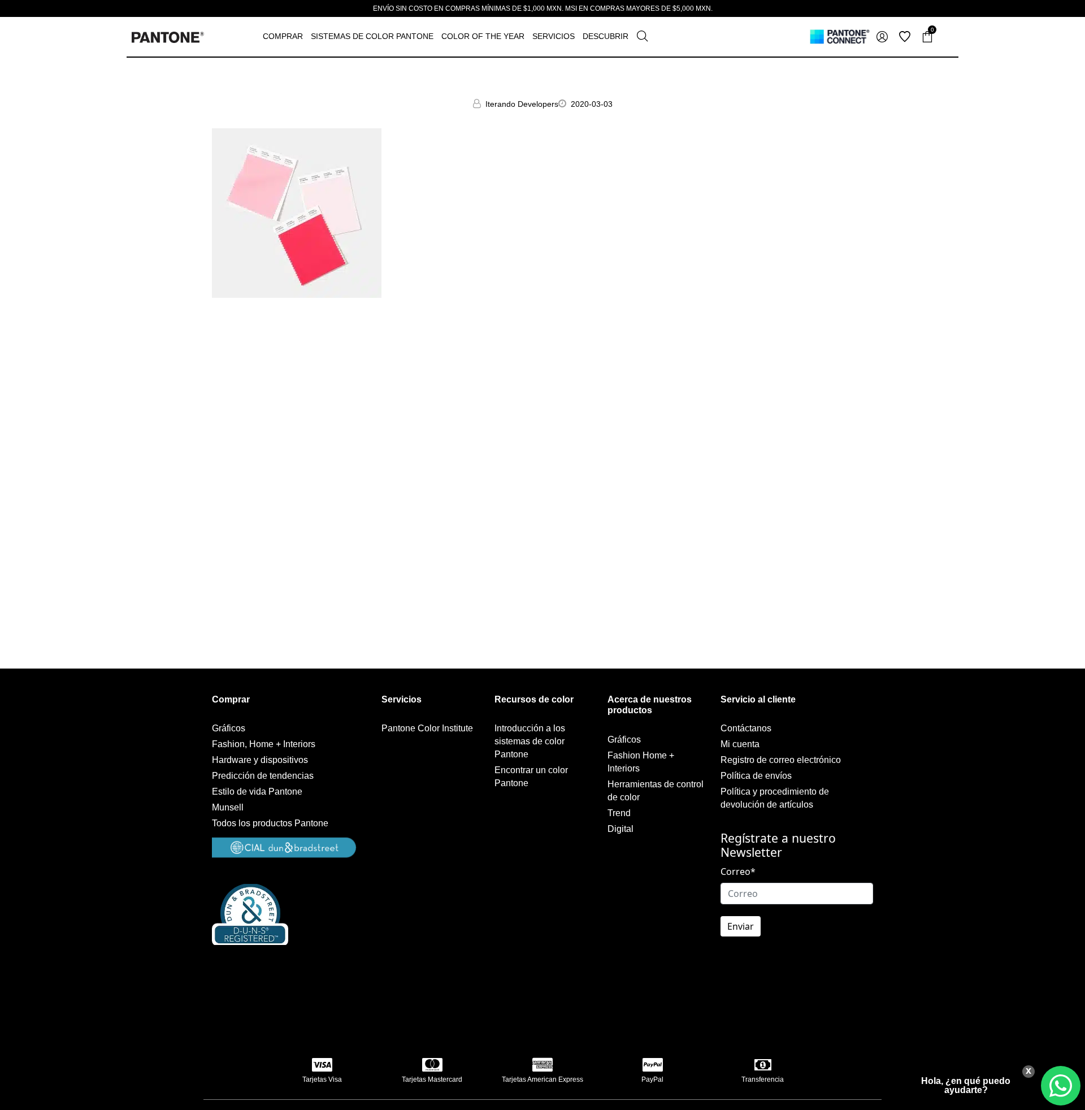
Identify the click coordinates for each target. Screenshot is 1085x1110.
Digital (620, 829)
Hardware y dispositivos (260, 760)
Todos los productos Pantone (270, 823)
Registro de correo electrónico (781, 760)
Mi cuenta (740, 744)
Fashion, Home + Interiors (263, 744)
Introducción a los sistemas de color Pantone (529, 741)
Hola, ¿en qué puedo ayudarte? (965, 1085)
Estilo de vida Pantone (257, 791)
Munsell (228, 807)
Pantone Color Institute (427, 728)
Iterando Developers (521, 104)
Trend (619, 813)
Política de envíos (756, 776)
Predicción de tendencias (263, 776)
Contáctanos (746, 728)
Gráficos (228, 728)
